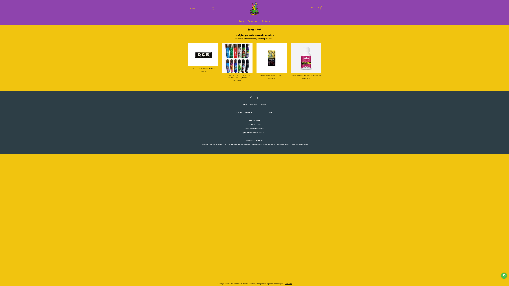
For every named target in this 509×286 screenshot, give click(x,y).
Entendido (288, 284)
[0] (318, 9)
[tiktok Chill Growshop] (258, 97)
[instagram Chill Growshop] (251, 97)
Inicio (241, 21)
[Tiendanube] (254, 141)
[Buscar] (213, 8)
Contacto (266, 21)
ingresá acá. (286, 144)
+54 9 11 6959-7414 (254, 124)
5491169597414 (254, 120)
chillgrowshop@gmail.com (254, 128)
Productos (252, 21)
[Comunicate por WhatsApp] (504, 276)
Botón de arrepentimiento (300, 144)
